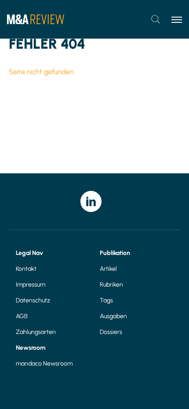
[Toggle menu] (176, 19)
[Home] (35, 19)
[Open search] (155, 19)
